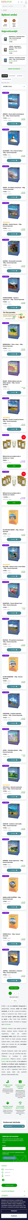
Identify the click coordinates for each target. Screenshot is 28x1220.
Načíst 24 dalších (14, 987)
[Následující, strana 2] (14, 993)
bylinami (8, 1024)
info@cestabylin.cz (9, 1169)
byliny (3, 1061)
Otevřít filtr (7, 86)
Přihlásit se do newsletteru (9, 1158)
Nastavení (14, 1211)
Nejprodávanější (6, 79)
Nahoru (15, 1000)
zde (25, 1207)
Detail (14, 466)
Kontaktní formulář (9, 1185)
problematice (5, 1059)
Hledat (24, 6)
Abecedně (4, 75)
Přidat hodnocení (8, 1126)
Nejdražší (19, 75)
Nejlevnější (12, 75)
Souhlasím (14, 1216)
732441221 (7, 1172)
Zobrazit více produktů (14, 68)
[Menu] (26, 2)
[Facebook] (3, 1179)
